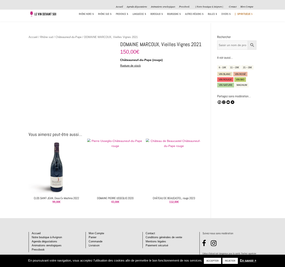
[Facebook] (219, 102)
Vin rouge (225, 79)
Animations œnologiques (163, 6)
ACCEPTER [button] (212, 260)
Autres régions (193, 14)
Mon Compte (246, 6)
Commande (95, 241)
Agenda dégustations (137, 6)
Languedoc (138, 14)
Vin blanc (225, 74)
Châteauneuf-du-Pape (68, 37)
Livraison (94, 245)
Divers (224, 14)
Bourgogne (173, 14)
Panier (92, 237)
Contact (233, 6)
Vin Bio (240, 79)
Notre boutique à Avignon (47, 237)
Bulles (211, 14)
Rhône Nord (85, 14)
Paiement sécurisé (157, 245)
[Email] (228, 102)
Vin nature (225, 85)
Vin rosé (240, 74)
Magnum (242, 85)
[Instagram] (224, 102)
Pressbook (184, 6)
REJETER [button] (230, 260)
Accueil (119, 6)
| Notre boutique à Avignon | (209, 6)
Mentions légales (156, 241)
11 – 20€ (234, 67)
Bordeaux (155, 14)
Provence (121, 14)
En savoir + (248, 260)
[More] (232, 102)
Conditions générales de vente (164, 237)
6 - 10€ (222, 67)
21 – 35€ (247, 67)
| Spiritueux (243, 14)
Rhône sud (103, 14)
